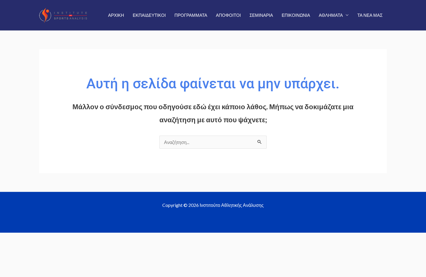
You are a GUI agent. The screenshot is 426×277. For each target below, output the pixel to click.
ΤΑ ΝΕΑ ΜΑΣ (370, 15)
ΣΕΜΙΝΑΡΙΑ (261, 15)
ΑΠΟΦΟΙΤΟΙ (228, 15)
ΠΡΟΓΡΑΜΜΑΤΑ (190, 15)
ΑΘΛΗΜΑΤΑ (331, 15)
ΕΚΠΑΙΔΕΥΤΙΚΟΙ (149, 15)
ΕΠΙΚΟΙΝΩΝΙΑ (296, 15)
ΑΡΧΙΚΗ (116, 15)
